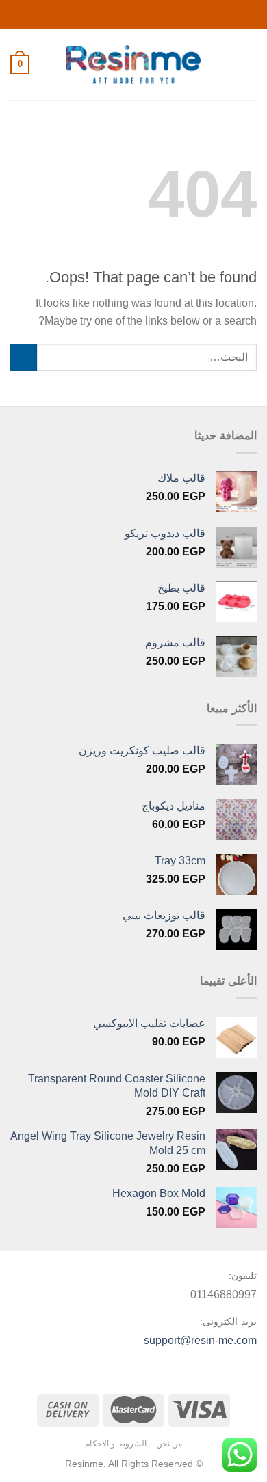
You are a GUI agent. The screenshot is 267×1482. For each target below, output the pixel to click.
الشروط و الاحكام (116, 1444)
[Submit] (23, 357)
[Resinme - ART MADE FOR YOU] (133, 64)
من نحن (169, 1444)
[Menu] (248, 64)
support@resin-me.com (200, 1340)
